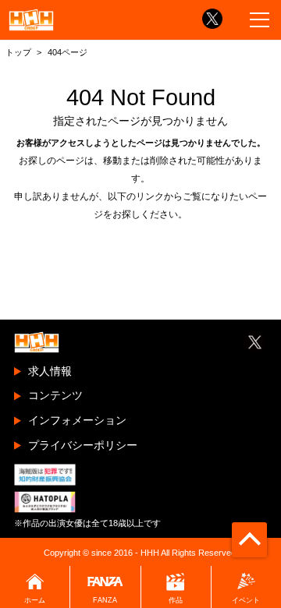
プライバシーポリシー (82, 445)
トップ (18, 52)
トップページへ (140, 245)
